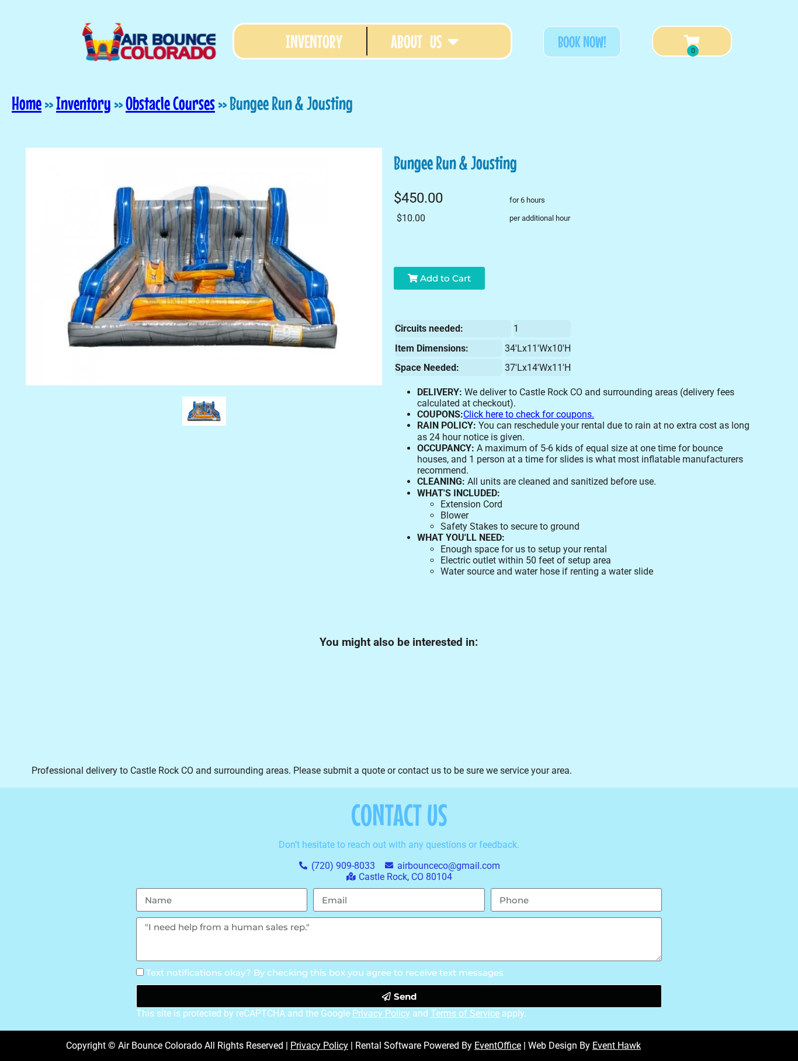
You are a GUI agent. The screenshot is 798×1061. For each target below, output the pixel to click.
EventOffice (497, 1045)
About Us (416, 41)
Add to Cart (444, 278)
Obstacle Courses (170, 103)
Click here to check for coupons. (528, 414)
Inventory (314, 41)
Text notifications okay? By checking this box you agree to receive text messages (325, 972)
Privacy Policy (381, 1013)
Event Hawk (616, 1045)
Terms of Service (465, 1013)
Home (26, 103)
